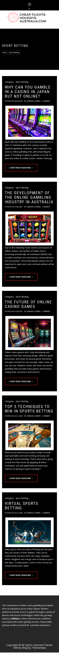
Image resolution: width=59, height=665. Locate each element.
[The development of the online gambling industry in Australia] (29, 228)
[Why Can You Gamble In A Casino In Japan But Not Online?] (29, 122)
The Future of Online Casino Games (28, 304)
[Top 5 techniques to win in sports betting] (29, 435)
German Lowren (34, 101)
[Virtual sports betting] (29, 532)
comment (46, 101)
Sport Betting (22, 81)
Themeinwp (39, 647)
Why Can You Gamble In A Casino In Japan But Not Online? (28, 92)
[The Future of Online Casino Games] (29, 332)
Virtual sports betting (21, 505)
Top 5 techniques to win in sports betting (29, 408)
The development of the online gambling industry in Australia (29, 197)
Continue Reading (20, 167)
